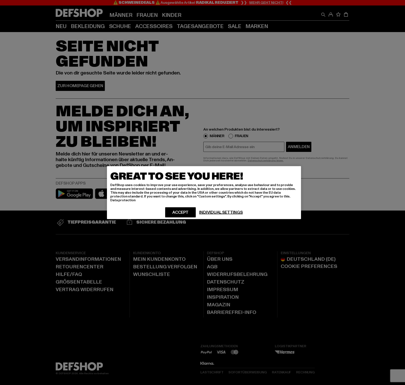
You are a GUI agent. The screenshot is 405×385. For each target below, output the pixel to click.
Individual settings (221, 212)
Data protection (123, 200)
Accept (180, 212)
